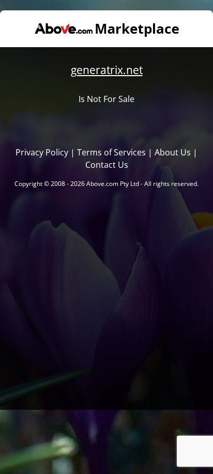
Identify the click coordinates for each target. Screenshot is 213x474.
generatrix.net (107, 70)
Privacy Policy (42, 152)
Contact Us (106, 164)
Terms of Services (111, 152)
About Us (173, 152)
